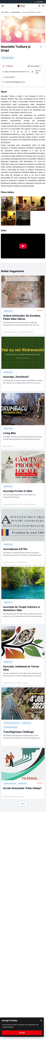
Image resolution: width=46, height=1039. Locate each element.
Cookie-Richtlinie (7, 1027)
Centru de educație (10, 783)
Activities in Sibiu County (12, 723)
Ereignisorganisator (10, 727)
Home (6, 12)
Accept (22, 1033)
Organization (15, 12)
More (23, 804)
